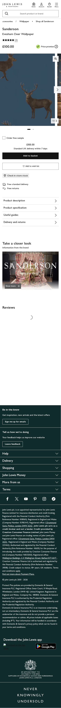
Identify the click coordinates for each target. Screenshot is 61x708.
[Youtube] (26, 499)
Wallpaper (24, 21)
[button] (56, 4)
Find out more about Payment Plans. (18, 574)
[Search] (6, 13)
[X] (17, 499)
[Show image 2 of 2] (57, 89)
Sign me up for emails (15, 421)
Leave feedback (12, 444)
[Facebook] (7, 499)
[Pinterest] (35, 499)
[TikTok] (53, 499)
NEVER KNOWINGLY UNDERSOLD (30, 695)
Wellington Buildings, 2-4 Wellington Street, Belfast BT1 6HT (29, 558)
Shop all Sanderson (45, 21)
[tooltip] (56, 46)
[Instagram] (44, 499)
